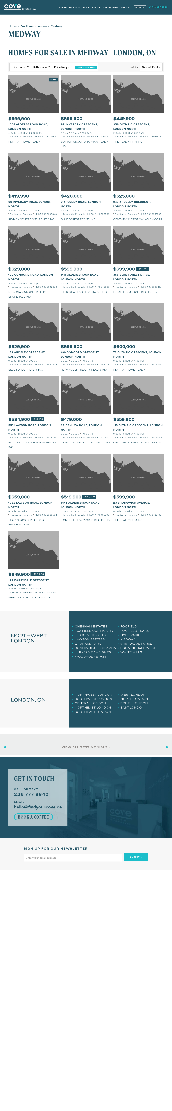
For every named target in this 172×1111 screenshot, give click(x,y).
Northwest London (93, 695)
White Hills (131, 652)
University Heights (93, 652)
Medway (127, 639)
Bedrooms (19, 67)
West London (133, 695)
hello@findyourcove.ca (38, 807)
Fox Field (128, 626)
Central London (90, 703)
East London (132, 707)
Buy (85, 7)
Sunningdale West (138, 648)
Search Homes (68, 7)
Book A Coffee (33, 817)
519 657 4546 (159, 7)
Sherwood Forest (137, 644)
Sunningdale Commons (97, 648)
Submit (135, 857)
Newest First (150, 67)
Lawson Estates (90, 639)
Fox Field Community (94, 631)
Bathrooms (40, 67)
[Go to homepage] (31, 7)
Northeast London (93, 707)
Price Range (61, 67)
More (124, 7)
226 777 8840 (31, 794)
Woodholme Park (91, 657)
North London (134, 699)
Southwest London (93, 699)
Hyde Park (129, 635)
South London (134, 703)
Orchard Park (88, 644)
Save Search (86, 67)
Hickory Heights (90, 635)
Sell (95, 7)
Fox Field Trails (134, 631)
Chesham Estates (91, 626)
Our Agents (110, 7)
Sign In (139, 7)
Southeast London (93, 712)
